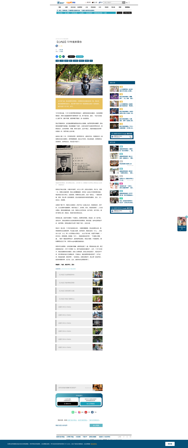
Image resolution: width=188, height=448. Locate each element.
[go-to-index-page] (60, 2)
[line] (119, 437)
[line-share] (60, 56)
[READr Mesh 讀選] (100, 2)
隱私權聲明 (94, 444)
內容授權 (78, 437)
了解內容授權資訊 (94, 420)
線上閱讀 (96, 425)
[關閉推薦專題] (186, 217)
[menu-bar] (129, 2)
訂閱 (89, 412)
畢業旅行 (81, 60)
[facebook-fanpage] (124, 437)
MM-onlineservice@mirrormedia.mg (80, 439)
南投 (71, 60)
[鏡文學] (94, 2)
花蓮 (57, 60)
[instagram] (127, 437)
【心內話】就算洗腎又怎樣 (66, 291)
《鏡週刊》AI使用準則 (104, 437)
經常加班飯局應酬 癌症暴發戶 (67, 388)
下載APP (85, 437)
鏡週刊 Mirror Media (65, 307)
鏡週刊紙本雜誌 (72, 420)
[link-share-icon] (63, 56)
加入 (76, 412)
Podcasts (119, 13)
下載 (95, 412)
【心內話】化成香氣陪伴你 (66, 274)
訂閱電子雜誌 (70, 437)
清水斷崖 (76, 60)
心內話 (61, 60)
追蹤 (82, 412)
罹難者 (86, 60)
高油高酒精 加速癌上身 (126, 164)
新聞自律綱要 (92, 437)
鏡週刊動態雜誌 (82, 420)
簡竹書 (61, 50)
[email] (130, 437)
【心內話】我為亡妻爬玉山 (66, 299)
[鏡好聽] (87, 2)
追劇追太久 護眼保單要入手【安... (127, 179)
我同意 (170, 444)
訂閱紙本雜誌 (127, 13)
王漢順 (61, 51)
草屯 (91, 60)
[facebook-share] (57, 56)
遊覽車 (66, 60)
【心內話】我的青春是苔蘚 (66, 283)
